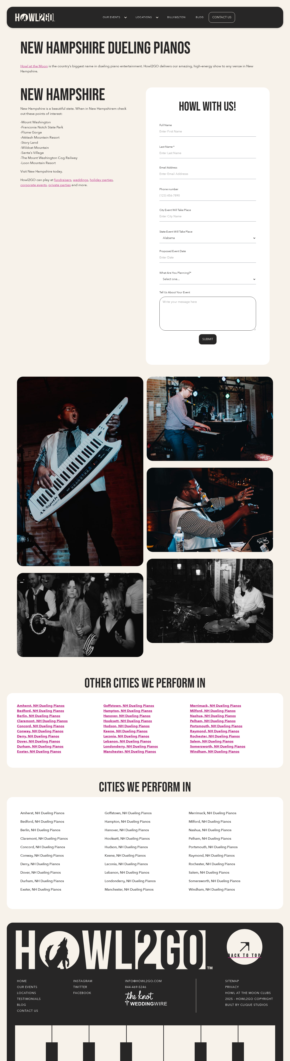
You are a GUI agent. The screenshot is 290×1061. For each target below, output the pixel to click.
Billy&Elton (176, 17)
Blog (200, 17)
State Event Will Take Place (175, 232)
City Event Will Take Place (175, 210)
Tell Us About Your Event (174, 292)
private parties (59, 185)
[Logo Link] (113, 950)
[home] (35, 17)
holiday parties (101, 180)
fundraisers (62, 180)
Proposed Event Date (172, 251)
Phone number (168, 189)
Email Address (168, 168)
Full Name (165, 125)
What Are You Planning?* (175, 273)
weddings (80, 180)
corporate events (33, 185)
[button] (114, 17)
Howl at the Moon (34, 66)
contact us (221, 17)
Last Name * (167, 147)
